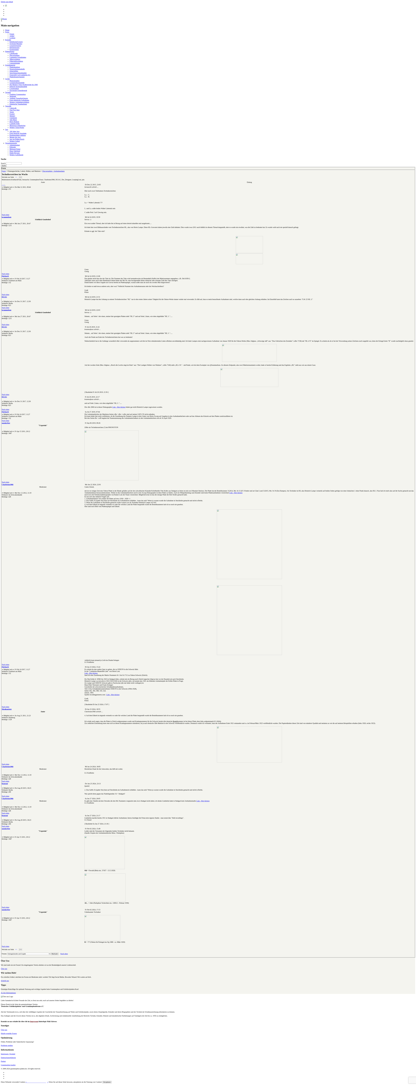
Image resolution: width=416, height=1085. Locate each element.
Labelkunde (14, 53)
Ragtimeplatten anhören (18, 135)
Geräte (7, 79)
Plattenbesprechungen (17, 77)
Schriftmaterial (10, 65)
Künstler (8, 40)
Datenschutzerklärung (8, 1058)
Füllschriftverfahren (16, 61)
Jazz (6, 129)
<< (16, 177)
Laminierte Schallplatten (18, 57)
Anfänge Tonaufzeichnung (19, 98)
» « (36, 1082)
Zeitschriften (14, 71)
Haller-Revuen (15, 153)
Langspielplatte (15, 63)
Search (3, 163)
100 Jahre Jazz (15, 131)
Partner (3, 1061)
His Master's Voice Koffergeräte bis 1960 (24, 85)
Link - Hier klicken (118, 407)
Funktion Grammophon (18, 94)
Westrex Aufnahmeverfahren (19, 102)
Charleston (13, 118)
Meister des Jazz (15, 137)
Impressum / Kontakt (8, 1054)
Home (7, 30)
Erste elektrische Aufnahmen (19, 100)
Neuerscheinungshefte (17, 69)
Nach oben (5, 215)
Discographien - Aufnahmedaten (53, 171)
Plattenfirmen (9, 51)
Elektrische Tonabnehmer (18, 104)
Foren (7, 32)
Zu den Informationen (8, 993)
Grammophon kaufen (8, 1065)
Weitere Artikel (15, 141)
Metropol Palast (15, 149)
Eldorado (13, 147)
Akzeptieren (107, 1082)
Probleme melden (7, 1045)
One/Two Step (15, 110)
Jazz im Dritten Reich (17, 139)
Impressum (34, 1021)
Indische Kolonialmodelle (18, 87)
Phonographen (15, 81)
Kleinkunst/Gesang (16, 42)
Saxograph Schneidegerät (18, 90)
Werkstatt (13, 96)
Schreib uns (5, 981)
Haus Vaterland (15, 151)
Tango (12, 112)
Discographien (15, 55)
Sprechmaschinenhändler (18, 73)
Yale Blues (13, 120)
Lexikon (12, 38)
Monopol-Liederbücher (17, 126)
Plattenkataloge (15, 67)
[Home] (4, 19)
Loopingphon (14, 88)
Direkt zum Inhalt (7, 2)
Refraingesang (14, 48)
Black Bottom (14, 122)
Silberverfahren (15, 59)
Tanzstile (8, 106)
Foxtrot (12, 114)
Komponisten (14, 49)
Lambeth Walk (15, 124)
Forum (12, 34)
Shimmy (12, 116)
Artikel (12, 36)
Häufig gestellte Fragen (9, 1033)
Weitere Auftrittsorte (16, 155)
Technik (8, 92)
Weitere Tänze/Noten (17, 127)
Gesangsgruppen (15, 46)
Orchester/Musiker (16, 44)
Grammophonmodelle (17, 83)
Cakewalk (13, 108)
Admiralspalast (15, 145)
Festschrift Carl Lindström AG (20, 75)
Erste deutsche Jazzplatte (18, 133)
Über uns (4, 969)
